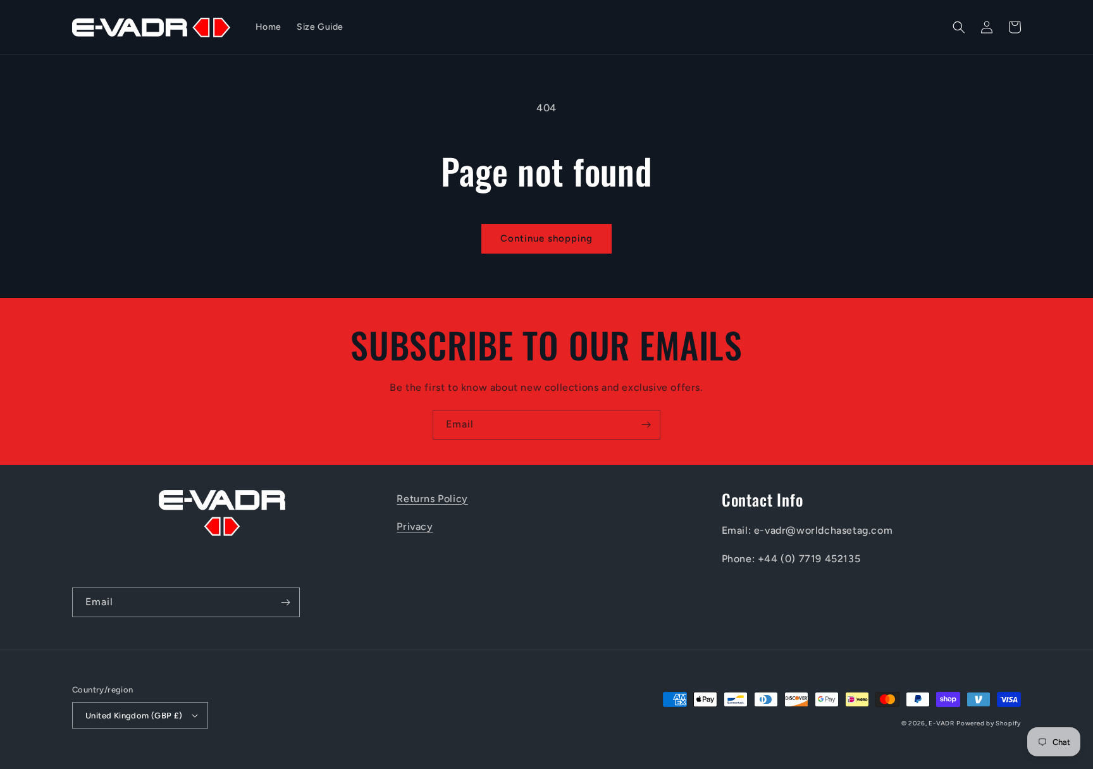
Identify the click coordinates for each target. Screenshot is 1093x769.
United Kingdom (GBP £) (134, 715)
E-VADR (941, 723)
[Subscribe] (646, 425)
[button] (959, 27)
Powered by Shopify (988, 723)
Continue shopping (546, 238)
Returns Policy (432, 499)
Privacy (415, 526)
